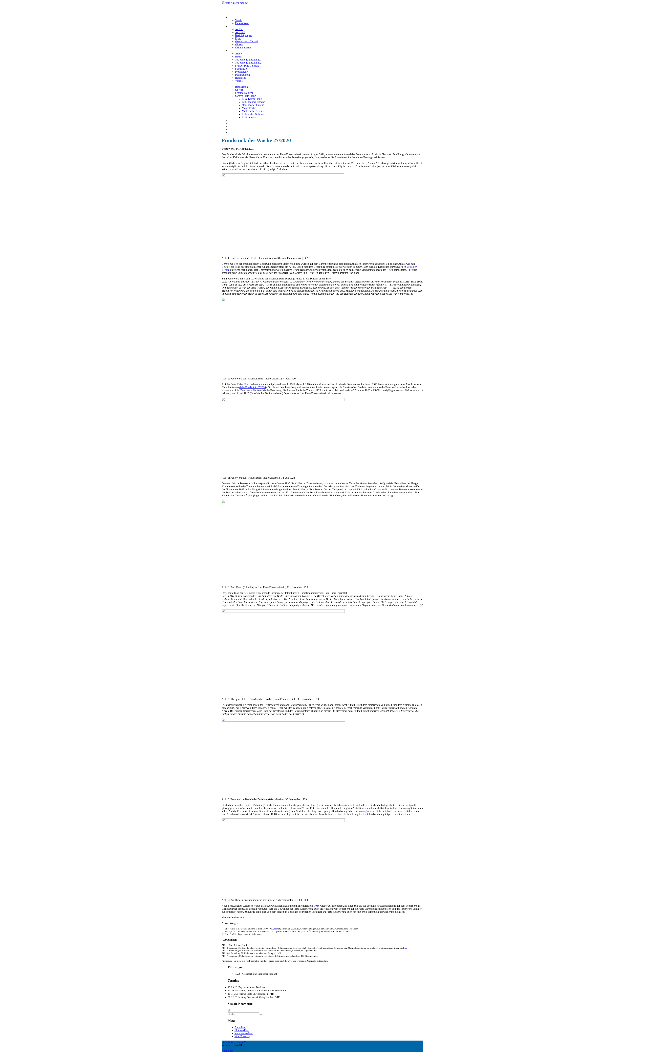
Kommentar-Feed (243, 1033)
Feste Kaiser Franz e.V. (234, 5)
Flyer (238, 38)
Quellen (239, 89)
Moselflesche (249, 108)
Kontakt (232, 123)
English (232, 132)
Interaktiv (233, 50)
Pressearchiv (241, 71)
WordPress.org (242, 1036)
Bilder (238, 56)
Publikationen (242, 74)
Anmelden (240, 1027)
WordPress (227, 1045)
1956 (317, 905)
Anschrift (240, 32)
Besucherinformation (239, 26)
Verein (238, 20)
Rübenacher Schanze (253, 114)
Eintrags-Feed (241, 1030)
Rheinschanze (249, 117)
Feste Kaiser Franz (252, 98)
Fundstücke (241, 68)
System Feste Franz (245, 95)
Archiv (239, 53)
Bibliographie (242, 86)
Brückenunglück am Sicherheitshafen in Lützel (378, 811)
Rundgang (240, 77)
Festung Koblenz (237, 83)
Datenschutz (235, 129)
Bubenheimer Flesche (253, 101)
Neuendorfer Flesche (253, 105)
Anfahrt (239, 29)
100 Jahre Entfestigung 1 (248, 59)
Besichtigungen (243, 35)
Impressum (234, 126)
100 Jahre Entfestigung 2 (248, 62)
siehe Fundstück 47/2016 (252, 387)
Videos (239, 80)
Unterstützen (242, 23)
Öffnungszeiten (243, 47)
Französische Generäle (247, 65)
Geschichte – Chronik (246, 41)
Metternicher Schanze (253, 111)
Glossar (239, 44)
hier (276, 928)
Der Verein (234, 17)
